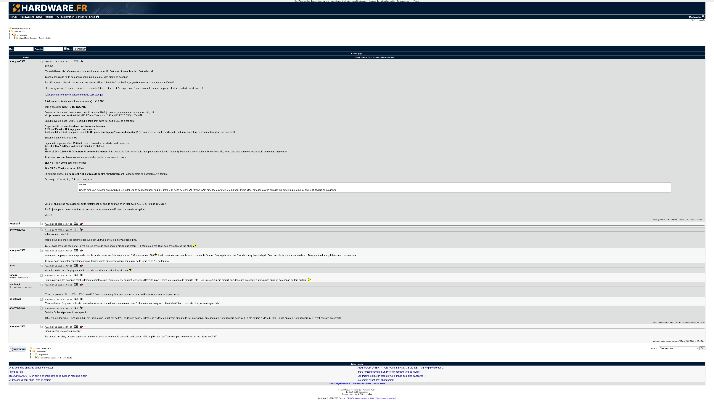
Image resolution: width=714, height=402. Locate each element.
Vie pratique (22, 35)
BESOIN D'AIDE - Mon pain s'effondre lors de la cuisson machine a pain (48, 375)
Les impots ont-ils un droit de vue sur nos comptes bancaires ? (391, 375)
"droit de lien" (16, 371)
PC (57, 16)
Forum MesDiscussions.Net (349, 390)
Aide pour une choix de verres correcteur (31, 367)
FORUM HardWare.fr (21, 29)
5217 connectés (698, 20)
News (39, 16)
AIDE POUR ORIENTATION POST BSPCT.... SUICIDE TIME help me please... (401, 367)
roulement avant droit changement (376, 380)
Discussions (20, 32)
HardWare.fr (27, 16)
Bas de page (357, 53)
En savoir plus (403, 1)
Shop (92, 16)
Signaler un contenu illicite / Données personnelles (373, 398)
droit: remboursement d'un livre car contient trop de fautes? (389, 371)
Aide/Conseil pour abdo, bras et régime (30, 380)
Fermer (416, 1)
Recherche (695, 17)
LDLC (348, 398)
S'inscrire (81, 16)
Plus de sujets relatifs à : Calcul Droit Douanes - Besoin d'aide (357, 384)
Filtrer (70, 49)
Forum (13, 16)
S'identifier (67, 16)
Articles (49, 16)
